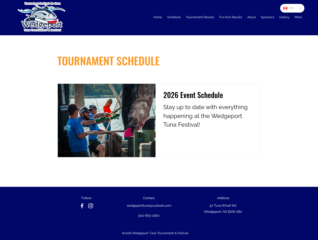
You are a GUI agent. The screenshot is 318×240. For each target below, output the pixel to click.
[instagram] (90, 206)
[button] (200, 17)
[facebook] (82, 206)
